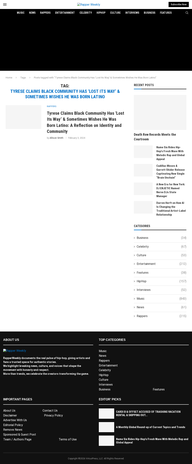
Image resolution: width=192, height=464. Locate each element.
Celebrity (86, 12)
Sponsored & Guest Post (19, 434)
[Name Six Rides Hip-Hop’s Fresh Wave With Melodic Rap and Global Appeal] (143, 151)
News (32, 12)
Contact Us (50, 410)
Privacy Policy (53, 415)
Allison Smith (56, 138)
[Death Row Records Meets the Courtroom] (160, 112)
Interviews (132, 12)
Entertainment (65, 12)
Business (149, 12)
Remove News (12, 429)
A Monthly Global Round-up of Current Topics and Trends (150, 427)
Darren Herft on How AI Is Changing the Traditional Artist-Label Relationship (171, 208)
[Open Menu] (5, 4)
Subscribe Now (179, 4)
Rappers (45, 12)
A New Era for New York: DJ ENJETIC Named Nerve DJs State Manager (170, 190)
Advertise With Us (15, 420)
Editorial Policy (13, 425)
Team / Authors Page (17, 439)
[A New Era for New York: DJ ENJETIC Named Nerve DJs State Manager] (143, 188)
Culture (115, 12)
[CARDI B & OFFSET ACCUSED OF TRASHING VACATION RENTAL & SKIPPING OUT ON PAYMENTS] (106, 413)
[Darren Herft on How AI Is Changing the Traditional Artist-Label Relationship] (143, 207)
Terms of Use (68, 439)
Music (20, 12)
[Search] (187, 12)
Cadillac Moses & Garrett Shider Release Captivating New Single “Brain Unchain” (170, 171)
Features (166, 12)
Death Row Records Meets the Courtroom (155, 137)
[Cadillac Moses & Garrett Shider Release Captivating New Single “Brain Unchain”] (143, 170)
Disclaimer (10, 415)
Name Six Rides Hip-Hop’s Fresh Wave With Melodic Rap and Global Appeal (170, 153)
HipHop (101, 12)
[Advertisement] (96, 44)
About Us (9, 410)
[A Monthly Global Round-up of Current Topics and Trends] (106, 427)
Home (9, 77)
